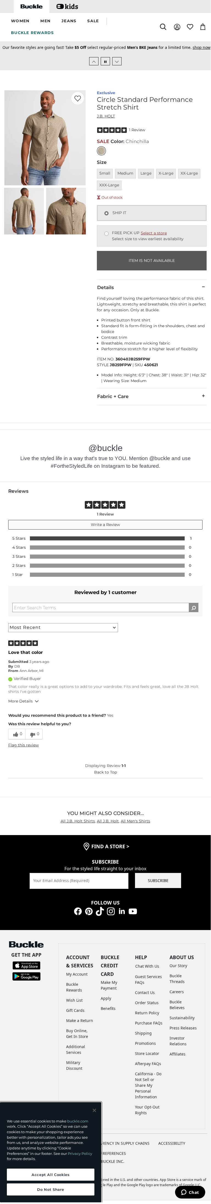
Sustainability (182, 1017)
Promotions (145, 1043)
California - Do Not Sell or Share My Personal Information (148, 1085)
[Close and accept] (94, 1110)
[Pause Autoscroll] (105, 61)
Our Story (178, 965)
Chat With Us (147, 966)
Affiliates (177, 1054)
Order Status (147, 1002)
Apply (106, 998)
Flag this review (23, 745)
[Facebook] (77, 911)
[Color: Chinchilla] (101, 151)
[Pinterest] (88, 911)
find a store (110, 846)
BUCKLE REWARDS (32, 32)
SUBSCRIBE (158, 880)
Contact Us (145, 992)
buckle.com (77, 1121)
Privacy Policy (80, 1153)
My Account (77, 974)
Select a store (154, 233)
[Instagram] (110, 911)
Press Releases (183, 1028)
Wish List (74, 1000)
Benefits (108, 1008)
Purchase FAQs (148, 1023)
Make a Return (79, 1020)
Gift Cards (75, 1010)
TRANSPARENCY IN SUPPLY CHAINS (117, 1143)
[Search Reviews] (193, 607)
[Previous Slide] (94, 61)
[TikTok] (99, 911)
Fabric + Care (113, 396)
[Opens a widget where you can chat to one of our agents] (190, 1193)
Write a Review (105, 524)
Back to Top (105, 772)
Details (105, 287)
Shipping (143, 1033)
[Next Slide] (117, 61)
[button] (20, 21)
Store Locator (147, 1053)
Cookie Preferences (105, 1153)
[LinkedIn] (121, 911)
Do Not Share (50, 1189)
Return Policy (147, 1012)
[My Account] (177, 27)
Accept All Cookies (51, 1174)
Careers (177, 991)
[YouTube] (132, 911)
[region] (50, 1152)
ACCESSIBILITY (171, 1143)
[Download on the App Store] (26, 965)
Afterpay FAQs (148, 1063)
